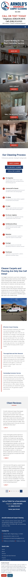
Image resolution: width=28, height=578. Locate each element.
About (3, 551)
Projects (4, 557)
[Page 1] (9, 491)
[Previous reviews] (7, 491)
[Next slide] (25, 46)
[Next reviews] (21, 491)
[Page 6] (18, 491)
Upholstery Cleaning (14, 171)
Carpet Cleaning (14, 163)
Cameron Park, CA (6, 560)
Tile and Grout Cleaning (14, 167)
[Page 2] (11, 491)
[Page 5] (16, 491)
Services (4, 553)
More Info (14, 51)
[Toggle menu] (25, 26)
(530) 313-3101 (16, 21)
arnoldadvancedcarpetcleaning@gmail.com (13, 538)
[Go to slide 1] (12, 62)
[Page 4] (14, 491)
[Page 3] (13, 491)
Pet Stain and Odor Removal (9, 555)
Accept (10, 575)
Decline (4, 575)
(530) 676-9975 (19, 18)
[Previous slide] (2, 46)
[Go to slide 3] (15, 62)
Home (3, 549)
